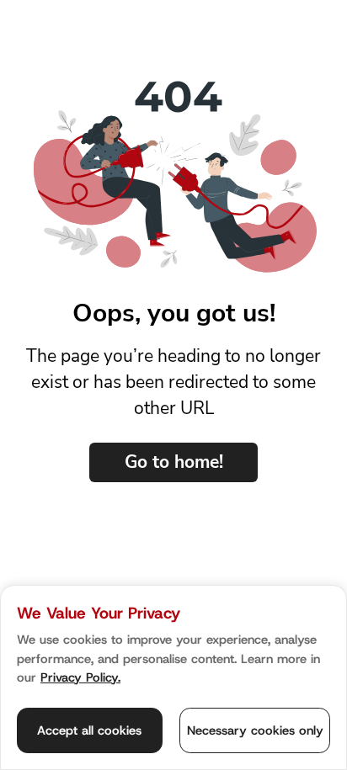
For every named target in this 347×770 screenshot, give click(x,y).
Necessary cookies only (255, 730)
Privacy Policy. (80, 677)
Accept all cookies (89, 730)
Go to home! (174, 462)
